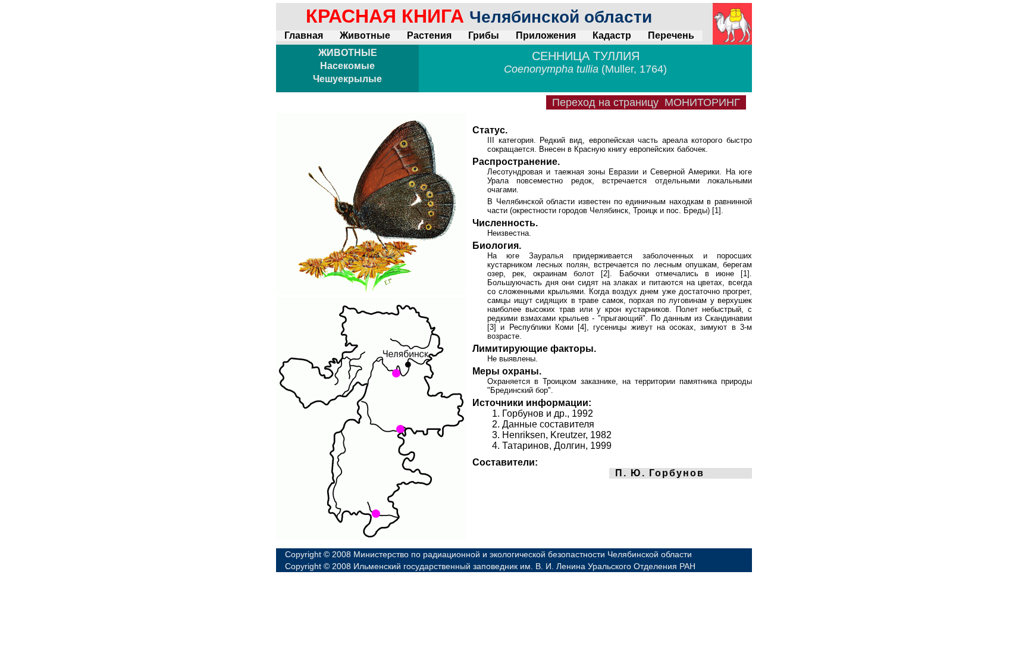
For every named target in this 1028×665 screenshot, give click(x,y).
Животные (365, 35)
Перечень (671, 35)
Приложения (546, 35)
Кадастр (612, 35)
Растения (429, 35)
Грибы (483, 35)
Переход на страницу (646, 102)
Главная (303, 35)
